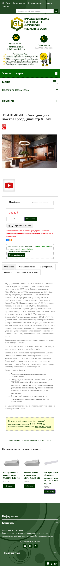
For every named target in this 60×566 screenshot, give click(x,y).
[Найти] (56, 11)
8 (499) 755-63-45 (16, 44)
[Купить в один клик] (19, 225)
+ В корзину (30, 219)
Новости (48, 3)
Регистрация (19, 3)
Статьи (6, 6)
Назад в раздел (30, 440)
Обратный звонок (16, 255)
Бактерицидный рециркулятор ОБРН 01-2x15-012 (32, 475)
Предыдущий (15, 440)
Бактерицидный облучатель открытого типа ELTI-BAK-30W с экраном (51, 478)
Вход (8, 3)
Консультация (44, 45)
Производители (34, 3)
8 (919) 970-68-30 (16, 46)
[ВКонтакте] (7, 240)
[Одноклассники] (10, 240)
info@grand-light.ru (16, 49)
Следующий (45, 440)
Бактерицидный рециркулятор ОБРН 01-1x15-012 (11, 475)
